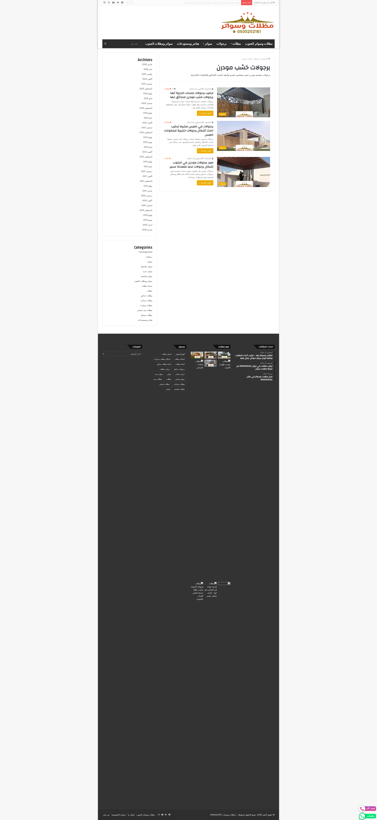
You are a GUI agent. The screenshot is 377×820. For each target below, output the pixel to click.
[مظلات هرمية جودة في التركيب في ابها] (210, 589)
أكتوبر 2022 (147, 152)
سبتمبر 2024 (146, 103)
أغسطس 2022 (145, 156)
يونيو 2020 (147, 220)
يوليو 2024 (147, 113)
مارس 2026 (147, 64)
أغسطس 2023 (145, 132)
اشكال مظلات (179, 359)
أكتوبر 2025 (147, 79)
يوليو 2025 (147, 93)
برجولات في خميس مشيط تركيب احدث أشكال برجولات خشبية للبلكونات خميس (188, 130)
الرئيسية (264, 58)
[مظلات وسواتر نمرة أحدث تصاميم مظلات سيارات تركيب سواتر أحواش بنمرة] (224, 355)
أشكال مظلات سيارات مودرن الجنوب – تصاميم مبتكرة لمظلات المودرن (210, 2)
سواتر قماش (180, 379)
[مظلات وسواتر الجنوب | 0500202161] (248, 22)
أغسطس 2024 (145, 108)
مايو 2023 (148, 147)
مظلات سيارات (146, 305)
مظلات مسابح (146, 315)
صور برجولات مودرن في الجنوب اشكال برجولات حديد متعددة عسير (191, 164)
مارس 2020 (147, 229)
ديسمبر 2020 (146, 195)
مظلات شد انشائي (144, 310)
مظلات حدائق (146, 295)
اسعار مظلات (166, 354)
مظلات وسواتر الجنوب (259, 43)
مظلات (236, 43)
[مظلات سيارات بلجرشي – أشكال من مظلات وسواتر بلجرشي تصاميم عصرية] (197, 470)
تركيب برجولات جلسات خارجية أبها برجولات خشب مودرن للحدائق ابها (191, 95)
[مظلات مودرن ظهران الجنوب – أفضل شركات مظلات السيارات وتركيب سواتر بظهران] (224, 470)
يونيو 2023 (147, 142)
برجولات (221, 43)
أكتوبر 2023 (147, 122)
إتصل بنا (131, 815)
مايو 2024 (148, 118)
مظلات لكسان (179, 389)
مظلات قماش (164, 384)
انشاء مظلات (180, 364)
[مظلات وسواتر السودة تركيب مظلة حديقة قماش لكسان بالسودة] (197, 692)
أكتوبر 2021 (147, 176)
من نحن (106, 815)
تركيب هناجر (180, 374)
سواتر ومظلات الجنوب (159, 43)
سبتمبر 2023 (146, 127)
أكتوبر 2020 (147, 200)
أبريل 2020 (147, 225)
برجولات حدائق (179, 369)
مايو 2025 (148, 98)
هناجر (168, 389)
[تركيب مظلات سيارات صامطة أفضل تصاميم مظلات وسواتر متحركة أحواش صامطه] (224, 692)
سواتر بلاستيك (146, 266)
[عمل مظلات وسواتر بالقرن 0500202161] (197, 355)
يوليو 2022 (147, 161)
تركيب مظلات (165, 369)
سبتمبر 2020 (146, 205)
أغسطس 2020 (145, 210)
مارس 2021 (147, 191)
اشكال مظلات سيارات (162, 359)
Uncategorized (145, 252)
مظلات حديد (157, 379)
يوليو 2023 (147, 137)
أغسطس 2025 (145, 88)
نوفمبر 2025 (147, 74)
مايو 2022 (148, 166)
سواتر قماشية (146, 276)
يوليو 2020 (147, 215)
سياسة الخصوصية (118, 815)
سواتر (208, 43)
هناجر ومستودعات (188, 43)
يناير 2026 (148, 69)
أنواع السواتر (180, 354)
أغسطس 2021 (146, 181)
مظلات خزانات (146, 300)
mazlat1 (208, 89)
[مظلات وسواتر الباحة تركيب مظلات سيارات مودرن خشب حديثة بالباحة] (210, 355)
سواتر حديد (147, 271)
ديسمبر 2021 (146, 171)
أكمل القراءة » (205, 113)
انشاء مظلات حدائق (164, 364)
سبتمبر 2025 (146, 84)
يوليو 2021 (147, 186)
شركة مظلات (147, 286)
